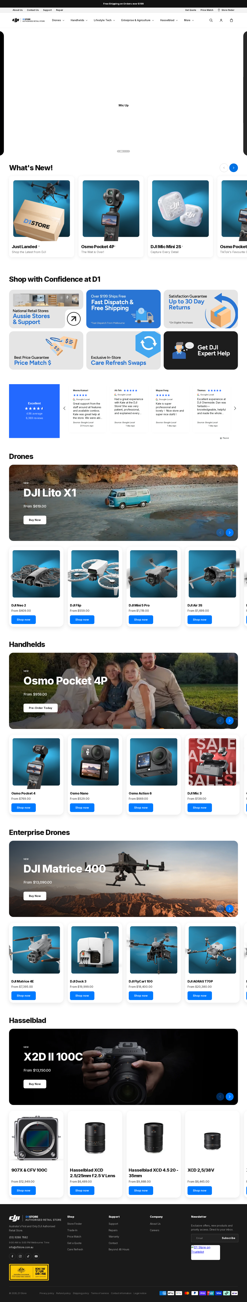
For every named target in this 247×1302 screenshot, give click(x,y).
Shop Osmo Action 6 (123, 105)
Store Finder (74, 1223)
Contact (113, 1243)
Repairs (113, 1230)
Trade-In (72, 1230)
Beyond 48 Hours (119, 1249)
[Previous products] (220, 533)
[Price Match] (46, 350)
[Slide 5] (128, 151)
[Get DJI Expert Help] (201, 350)
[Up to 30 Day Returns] (201, 309)
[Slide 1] (118, 151)
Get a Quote (74, 1243)
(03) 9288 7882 (18, 1237)
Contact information (121, 1293)
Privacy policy (47, 1293)
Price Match (74, 1236)
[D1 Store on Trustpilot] (205, 1252)
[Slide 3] (123, 151)
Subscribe (228, 1238)
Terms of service (100, 1293)
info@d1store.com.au (21, 1247)
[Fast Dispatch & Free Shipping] (123, 309)
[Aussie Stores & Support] (46, 309)
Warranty (114, 1236)
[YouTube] (36, 1256)
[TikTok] (28, 1256)
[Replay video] (211, 533)
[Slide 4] (126, 151)
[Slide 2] (120, 151)
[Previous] (16, 151)
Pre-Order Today (40, 708)
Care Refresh (75, 1249)
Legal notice (140, 1293)
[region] (150, 408)
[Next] (231, 151)
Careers (154, 1230)
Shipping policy (81, 1293)
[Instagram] (20, 1256)
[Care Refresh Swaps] (123, 350)
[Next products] (230, 533)
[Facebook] (12, 1256)
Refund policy (63, 1293)
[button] (58, 20)
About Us (155, 1223)
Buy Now (35, 520)
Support (113, 1223)
